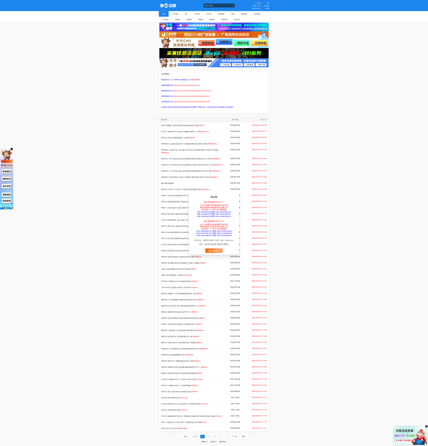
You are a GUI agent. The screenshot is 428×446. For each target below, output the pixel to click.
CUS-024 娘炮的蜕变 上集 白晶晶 (176, 220)
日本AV (208, 14)
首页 (163, 14)
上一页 (194, 436)
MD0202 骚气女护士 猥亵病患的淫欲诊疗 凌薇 (180, 361)
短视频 (189, 19)
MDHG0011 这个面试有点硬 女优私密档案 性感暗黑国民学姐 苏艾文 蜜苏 (191, 171)
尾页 (243, 436)
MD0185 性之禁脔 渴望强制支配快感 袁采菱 (179, 238)
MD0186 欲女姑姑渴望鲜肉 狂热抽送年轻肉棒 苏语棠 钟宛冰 (185, 232)
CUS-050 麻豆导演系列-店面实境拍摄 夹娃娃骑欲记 (182, 244)
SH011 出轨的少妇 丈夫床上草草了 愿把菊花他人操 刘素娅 (184, 422)
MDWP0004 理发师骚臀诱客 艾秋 (177, 355)
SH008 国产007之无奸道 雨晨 (174, 428)
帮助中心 (204, 441)
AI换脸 (200, 19)
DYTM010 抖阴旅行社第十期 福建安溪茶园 (179, 281)
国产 (186, 14)
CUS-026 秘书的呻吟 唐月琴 (174, 398)
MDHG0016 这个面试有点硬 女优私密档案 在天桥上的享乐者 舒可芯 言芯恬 (192, 165)
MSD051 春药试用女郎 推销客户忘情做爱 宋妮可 (181, 324)
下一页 (234, 436)
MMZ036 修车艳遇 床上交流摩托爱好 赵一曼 (180, 336)
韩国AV (211, 19)
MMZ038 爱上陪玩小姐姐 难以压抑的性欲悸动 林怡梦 (183, 214)
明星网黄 (221, 14)
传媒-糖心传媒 (235, 183)
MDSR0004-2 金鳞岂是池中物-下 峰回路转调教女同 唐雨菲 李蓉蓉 (189, 144)
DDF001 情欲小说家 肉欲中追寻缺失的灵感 (179, 391)
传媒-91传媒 (235, 397)
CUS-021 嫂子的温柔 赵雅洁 (174, 410)
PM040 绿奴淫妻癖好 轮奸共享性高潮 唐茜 (178, 269)
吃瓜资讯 (224, 19)
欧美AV (197, 14)
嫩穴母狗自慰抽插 (167, 183)
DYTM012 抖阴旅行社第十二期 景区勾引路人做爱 (182, 379)
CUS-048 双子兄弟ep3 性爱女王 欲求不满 (179, 287)
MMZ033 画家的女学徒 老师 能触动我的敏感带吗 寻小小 (184, 367)
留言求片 (237, 19)
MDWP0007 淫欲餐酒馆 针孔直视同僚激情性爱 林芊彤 (184, 349)
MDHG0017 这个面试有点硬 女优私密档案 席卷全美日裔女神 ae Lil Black (191, 159)
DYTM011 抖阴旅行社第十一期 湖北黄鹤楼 (179, 385)
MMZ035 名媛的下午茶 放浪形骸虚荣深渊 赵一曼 (181, 293)
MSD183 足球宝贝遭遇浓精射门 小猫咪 (178, 137)
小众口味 (165, 19)
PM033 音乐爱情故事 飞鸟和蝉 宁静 (176, 275)
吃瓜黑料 (244, 14)
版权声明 (222, 441)
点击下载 (190, 79)
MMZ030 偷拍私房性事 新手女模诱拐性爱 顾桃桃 (181, 373)
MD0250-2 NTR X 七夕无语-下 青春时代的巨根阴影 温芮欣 (185, 189)
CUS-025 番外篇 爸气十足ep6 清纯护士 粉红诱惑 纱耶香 (184, 404)
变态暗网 (257, 14)
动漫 (232, 14)
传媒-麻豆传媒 (235, 125)
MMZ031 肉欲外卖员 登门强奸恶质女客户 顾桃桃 (181, 342)
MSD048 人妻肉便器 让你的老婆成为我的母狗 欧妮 (182, 330)
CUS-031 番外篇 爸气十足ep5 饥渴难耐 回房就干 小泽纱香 (185, 131)
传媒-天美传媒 (235, 281)
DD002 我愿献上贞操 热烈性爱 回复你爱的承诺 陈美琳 (182, 125)
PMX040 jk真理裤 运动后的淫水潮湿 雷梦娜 (179, 250)
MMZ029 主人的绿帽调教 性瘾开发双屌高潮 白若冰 (182, 299)
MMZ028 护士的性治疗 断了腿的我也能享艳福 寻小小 (183, 306)
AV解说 (177, 19)
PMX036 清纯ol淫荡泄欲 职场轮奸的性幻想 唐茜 (181, 257)
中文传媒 (175, 14)
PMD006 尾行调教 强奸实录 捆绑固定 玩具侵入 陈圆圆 (183, 263)
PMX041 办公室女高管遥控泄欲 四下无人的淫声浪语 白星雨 (185, 195)
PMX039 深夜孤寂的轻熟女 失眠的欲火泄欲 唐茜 (181, 201)
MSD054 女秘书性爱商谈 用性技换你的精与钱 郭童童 (183, 318)
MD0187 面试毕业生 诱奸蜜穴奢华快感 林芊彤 (180, 226)
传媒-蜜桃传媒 (235, 256)
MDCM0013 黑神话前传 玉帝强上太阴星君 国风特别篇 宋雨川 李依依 (189, 177)
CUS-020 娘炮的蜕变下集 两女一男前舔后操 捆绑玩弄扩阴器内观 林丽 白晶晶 (191, 416)
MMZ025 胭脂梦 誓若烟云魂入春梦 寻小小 (179, 312)
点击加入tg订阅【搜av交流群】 (216, 244)
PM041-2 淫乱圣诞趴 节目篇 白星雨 (177, 208)
